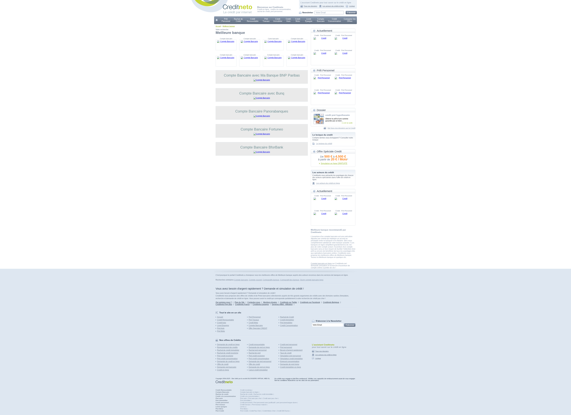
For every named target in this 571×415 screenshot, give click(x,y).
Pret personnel (286, 347)
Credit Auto (221, 323)
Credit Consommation (289, 325)
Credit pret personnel (288, 345)
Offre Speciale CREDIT (258, 328)
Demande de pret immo (289, 364)
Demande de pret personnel (260, 361)
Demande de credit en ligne (228, 345)
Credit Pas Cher (255, 411)
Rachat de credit (246, 394)
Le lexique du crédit (324, 144)
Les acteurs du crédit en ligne (333, 6)
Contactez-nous (253, 302)
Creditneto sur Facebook (310, 302)
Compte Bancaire (320, 20)
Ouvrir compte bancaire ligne (311, 280)
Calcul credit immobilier (258, 370)
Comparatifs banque (271, 280)
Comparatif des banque (289, 280)
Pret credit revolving (225, 356)
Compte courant (255, 280)
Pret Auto (220, 328)
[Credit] (322, 41)
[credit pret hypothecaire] (319, 119)
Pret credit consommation (227, 359)
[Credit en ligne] (237, 5)
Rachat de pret (255, 353)
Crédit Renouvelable (252, 20)
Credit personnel (246, 402)
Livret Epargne (308, 20)
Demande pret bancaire (226, 367)
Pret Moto (221, 331)
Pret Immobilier (286, 323)
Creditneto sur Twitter (288, 302)
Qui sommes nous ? (224, 302)
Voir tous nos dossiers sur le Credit (341, 128)
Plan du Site (239, 302)
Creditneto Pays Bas (224, 304)
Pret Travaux (254, 320)
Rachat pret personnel (258, 350)
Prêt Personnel (226, 20)
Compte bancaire (241, 280)
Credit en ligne (223, 370)
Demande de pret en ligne (259, 347)
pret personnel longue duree (287, 402)
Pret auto (243, 398)
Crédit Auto (288, 20)
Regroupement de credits (227, 347)
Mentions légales (270, 302)
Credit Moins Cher (269, 411)
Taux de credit (285, 353)
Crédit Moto (297, 20)
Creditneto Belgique (331, 302)
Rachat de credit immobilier (228, 350)
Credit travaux (245, 404)
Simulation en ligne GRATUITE (334, 163)
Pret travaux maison (259, 404)
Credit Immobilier (287, 320)
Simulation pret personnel (290, 356)
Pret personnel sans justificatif (264, 402)
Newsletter (307, 12)
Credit (217, 20)
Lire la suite (348, 123)
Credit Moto (253, 323)
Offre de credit (222, 364)
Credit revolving (245, 390)
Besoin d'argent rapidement (291, 350)
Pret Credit (244, 411)
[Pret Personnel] (322, 81)
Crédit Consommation (334, 20)
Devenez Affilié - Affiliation (282, 304)
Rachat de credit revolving (227, 353)
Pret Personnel (255, 317)
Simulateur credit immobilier (291, 359)
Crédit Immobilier (277, 20)
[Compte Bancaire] (226, 45)
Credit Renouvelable (225, 320)
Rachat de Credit (287, 317)
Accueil (218, 26)
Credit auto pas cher (270, 398)
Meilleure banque (229, 26)
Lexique (352, 6)
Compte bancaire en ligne (321, 263)
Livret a (243, 407)
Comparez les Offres (350, 20)
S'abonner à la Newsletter (328, 321)
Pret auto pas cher (255, 398)
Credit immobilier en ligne (290, 367)
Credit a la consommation (249, 396)
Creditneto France (242, 304)
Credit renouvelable (257, 345)
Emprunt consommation (289, 361)
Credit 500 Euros (283, 411)
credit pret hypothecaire (337, 115)
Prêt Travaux (266, 20)
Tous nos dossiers (310, 6)
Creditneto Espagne (261, 304)
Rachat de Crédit (238, 20)
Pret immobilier (245, 400)
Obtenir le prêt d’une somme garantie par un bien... (336, 120)
